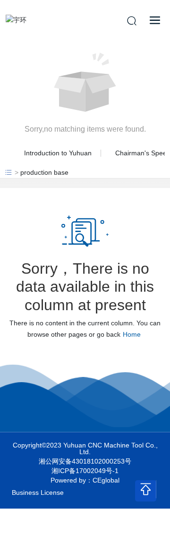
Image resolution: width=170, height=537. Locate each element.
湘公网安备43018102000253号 (85, 461)
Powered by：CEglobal (85, 480)
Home (132, 334)
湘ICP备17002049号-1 (85, 470)
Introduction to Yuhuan (58, 153)
